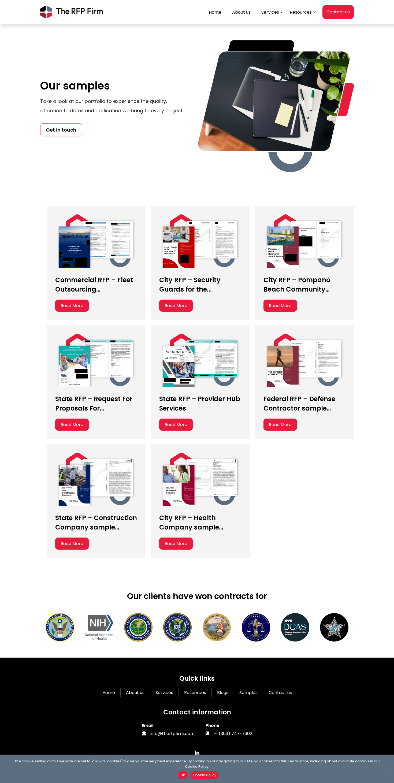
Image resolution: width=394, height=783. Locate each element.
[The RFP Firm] (71, 15)
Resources (195, 692)
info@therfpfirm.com (172, 733)
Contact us (338, 12)
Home (108, 692)
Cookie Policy (197, 766)
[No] (387, 768)
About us (135, 692)
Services (164, 692)
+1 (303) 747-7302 (233, 733)
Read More (72, 306)
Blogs (222, 692)
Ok (182, 775)
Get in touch (61, 129)
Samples (248, 692)
